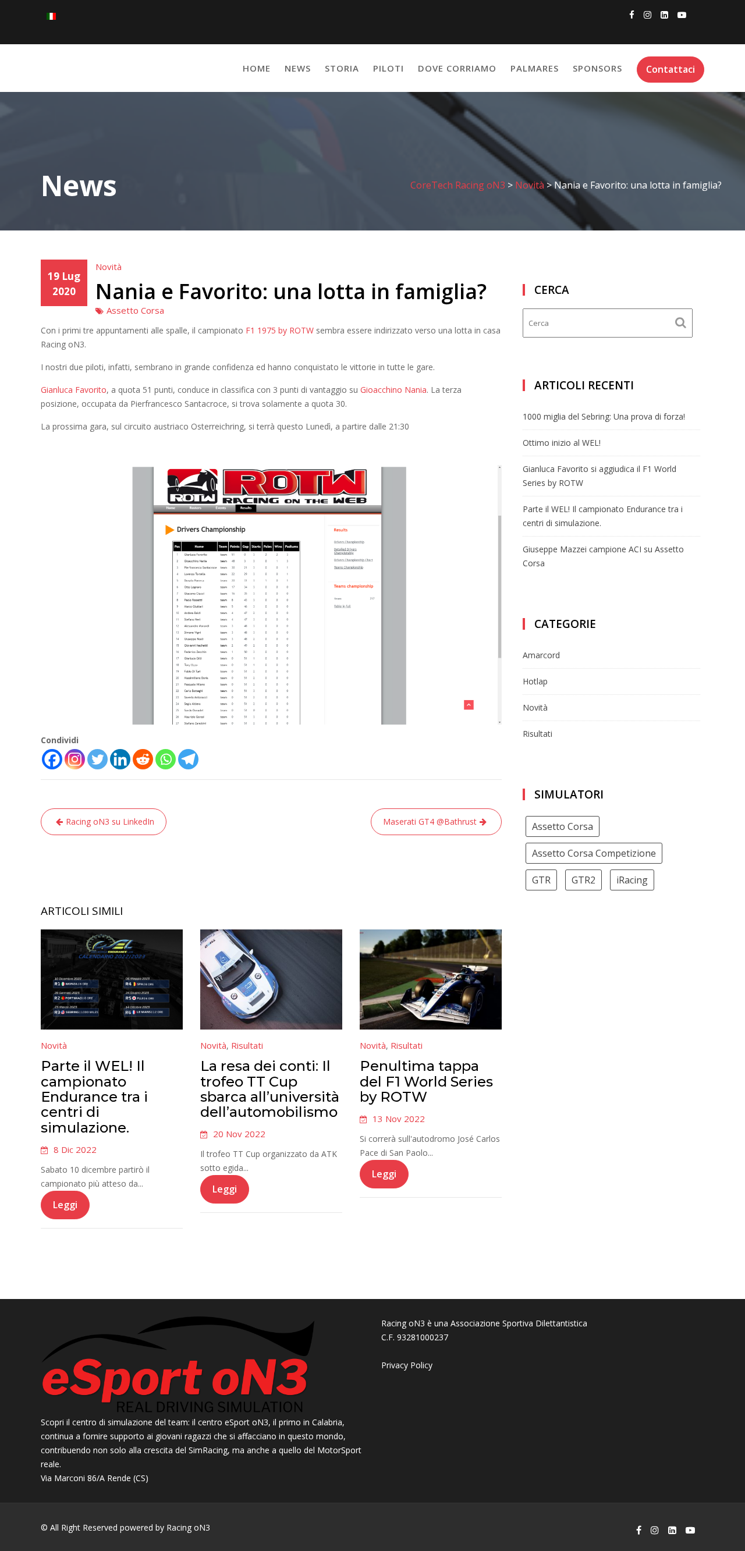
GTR (541, 880)
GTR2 (583, 880)
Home (257, 68)
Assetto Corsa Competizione (594, 853)
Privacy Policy (406, 1365)
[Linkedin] (120, 759)
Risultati (247, 1045)
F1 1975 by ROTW (280, 330)
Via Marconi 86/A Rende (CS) (94, 1477)
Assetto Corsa (135, 310)
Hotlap (535, 681)
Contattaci (670, 69)
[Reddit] (143, 759)
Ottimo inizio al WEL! (562, 442)
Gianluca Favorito (74, 389)
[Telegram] (188, 759)
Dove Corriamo (457, 68)
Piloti (388, 68)
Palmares (534, 68)
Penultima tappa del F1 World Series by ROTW (426, 1081)
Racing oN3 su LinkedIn (110, 821)
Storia (342, 68)
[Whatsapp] (165, 759)
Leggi (65, 1204)
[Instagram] (75, 759)
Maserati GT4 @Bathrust (430, 821)
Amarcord (541, 655)
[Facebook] (52, 759)
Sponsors (597, 68)
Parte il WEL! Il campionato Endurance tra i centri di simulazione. (94, 1096)
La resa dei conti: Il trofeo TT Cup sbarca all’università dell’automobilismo (269, 1088)
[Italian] (51, 15)
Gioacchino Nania (393, 389)
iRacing (632, 880)
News (298, 68)
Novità (108, 266)
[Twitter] (97, 759)
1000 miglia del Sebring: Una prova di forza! (604, 416)
